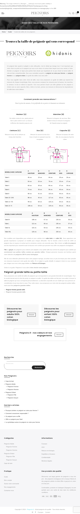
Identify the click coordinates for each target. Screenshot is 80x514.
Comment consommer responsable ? (17, 413)
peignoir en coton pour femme (55, 73)
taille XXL (59, 238)
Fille (5, 249)
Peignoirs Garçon (13, 398)
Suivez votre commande (11, 483)
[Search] (70, 13)
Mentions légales (47, 461)
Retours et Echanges (38, 263)
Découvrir (31, 314)
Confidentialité (46, 457)
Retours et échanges (48, 450)
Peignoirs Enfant (11, 392)
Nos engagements (9, 487)
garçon (11, 249)
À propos (44, 444)
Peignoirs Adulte (11, 384)
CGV (43, 447)
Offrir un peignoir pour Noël (14, 419)
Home (4, 32)
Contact (47, 512)
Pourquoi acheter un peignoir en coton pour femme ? (22, 410)
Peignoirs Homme (13, 389)
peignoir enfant (20, 75)
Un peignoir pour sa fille (13, 416)
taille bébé (49, 238)
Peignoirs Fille (12, 395)
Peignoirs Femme (13, 386)
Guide (10, 32)
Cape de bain (10, 381)
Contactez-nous (9, 490)
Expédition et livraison (48, 454)
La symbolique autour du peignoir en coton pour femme (23, 422)
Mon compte (8, 480)
